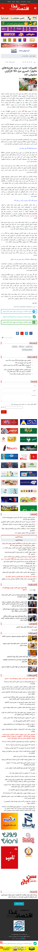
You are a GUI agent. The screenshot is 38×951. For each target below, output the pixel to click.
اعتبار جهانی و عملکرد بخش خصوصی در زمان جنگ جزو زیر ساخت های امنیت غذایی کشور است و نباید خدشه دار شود (14, 604)
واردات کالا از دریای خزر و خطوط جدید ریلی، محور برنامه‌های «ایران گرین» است (18, 797)
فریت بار (34, 630)
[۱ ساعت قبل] (32, 597)
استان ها (33, 892)
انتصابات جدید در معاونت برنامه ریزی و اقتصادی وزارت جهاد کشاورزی (18, 529)
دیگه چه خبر (25, 56)
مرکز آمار (15, 347)
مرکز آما (24, 111)
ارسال (3, 412)
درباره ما (29, 1)
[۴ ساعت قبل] (32, 618)
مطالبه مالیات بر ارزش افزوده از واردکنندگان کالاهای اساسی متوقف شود (15, 610)
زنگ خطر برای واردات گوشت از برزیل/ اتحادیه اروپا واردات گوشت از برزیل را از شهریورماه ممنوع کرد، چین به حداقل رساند (19, 568)
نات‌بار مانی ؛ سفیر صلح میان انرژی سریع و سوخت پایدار (15, 644)
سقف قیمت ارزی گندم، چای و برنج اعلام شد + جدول (14, 589)
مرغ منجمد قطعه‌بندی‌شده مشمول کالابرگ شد (22, 790)
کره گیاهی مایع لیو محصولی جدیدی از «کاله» (14, 636)
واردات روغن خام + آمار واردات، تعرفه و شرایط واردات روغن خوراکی (18, 730)
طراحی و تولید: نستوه (17, 939)
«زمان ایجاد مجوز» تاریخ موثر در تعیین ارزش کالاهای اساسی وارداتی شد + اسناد (20, 703)
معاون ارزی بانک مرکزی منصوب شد (25, 533)
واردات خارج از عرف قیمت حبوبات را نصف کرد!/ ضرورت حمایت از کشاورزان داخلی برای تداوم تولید (19, 786)
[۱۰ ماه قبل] (32, 653)
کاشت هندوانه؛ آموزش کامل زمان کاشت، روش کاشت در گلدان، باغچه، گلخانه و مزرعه (19, 549)
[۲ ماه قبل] (32, 639)
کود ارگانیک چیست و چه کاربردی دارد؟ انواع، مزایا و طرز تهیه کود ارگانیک (19, 562)
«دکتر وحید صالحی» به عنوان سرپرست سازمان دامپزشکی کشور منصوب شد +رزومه (18, 525)
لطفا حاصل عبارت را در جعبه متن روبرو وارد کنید (24, 404)
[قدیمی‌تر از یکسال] (32, 662)
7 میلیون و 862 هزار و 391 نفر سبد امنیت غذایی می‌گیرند (17, 366)
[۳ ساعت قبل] (32, 604)
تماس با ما (23, 1)
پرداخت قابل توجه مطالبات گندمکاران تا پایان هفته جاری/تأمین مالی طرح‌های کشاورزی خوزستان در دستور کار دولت (19, 896)
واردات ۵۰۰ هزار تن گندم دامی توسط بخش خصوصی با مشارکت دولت (19, 802)
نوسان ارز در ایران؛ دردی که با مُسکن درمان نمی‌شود (20, 776)
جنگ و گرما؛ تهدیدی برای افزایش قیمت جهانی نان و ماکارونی (20, 769)
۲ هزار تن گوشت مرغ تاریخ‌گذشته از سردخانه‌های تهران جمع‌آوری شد (19, 725)
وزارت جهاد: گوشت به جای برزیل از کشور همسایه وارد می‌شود (20, 553)
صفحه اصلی (32, 56)
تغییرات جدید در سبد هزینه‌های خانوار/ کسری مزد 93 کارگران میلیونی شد (19, 71)
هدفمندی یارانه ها (32, 213)
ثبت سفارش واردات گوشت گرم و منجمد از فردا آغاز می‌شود (18, 759)
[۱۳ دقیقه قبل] (32, 590)
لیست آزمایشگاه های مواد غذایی (26, 627)
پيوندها (17, 1)
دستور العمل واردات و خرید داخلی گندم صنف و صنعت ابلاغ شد (14, 596)
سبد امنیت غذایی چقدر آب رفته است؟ (20, 374)
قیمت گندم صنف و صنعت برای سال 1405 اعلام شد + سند (18, 559)
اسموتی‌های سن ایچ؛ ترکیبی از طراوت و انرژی (14, 667)
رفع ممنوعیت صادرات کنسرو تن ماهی (24, 756)
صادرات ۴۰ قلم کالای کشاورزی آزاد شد (24, 721)
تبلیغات (8, 1)
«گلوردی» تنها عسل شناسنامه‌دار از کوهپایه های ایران (15, 661)
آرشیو (13, 1)
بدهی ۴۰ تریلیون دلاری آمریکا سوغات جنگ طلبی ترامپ (19, 718)
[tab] (19, 536)
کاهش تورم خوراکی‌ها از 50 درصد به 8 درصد (18, 360)
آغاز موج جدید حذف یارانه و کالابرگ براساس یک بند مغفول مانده (18, 580)
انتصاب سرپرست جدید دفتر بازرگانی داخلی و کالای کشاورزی (18, 522)
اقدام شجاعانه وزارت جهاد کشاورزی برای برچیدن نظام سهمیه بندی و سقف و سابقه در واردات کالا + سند (20, 780)
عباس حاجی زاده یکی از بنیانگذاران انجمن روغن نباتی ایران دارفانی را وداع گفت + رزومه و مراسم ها (18, 544)
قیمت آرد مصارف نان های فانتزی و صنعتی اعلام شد (20, 576)
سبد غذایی (29, 347)
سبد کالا (21, 347)
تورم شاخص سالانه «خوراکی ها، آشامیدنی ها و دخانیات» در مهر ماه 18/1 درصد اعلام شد (17, 370)
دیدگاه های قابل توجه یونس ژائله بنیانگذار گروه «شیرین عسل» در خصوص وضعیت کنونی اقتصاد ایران (14, 618)
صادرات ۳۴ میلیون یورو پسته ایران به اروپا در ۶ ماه (20, 745)
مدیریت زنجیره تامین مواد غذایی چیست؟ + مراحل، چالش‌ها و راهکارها (20, 764)
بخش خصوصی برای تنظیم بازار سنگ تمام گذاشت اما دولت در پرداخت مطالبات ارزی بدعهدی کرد (18, 713)
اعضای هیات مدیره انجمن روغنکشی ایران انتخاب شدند (19, 557)
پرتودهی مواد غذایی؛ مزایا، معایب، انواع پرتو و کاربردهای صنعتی (19, 573)
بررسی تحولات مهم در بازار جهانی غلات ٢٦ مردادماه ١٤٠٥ (19, 793)
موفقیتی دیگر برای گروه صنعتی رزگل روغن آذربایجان (21, 657)
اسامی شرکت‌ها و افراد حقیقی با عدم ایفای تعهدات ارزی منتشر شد (19, 708)
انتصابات (33, 514)
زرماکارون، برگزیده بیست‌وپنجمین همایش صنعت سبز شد (18, 741)
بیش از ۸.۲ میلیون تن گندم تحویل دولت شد (22, 773)
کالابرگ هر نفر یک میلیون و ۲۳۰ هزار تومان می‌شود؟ (20, 748)
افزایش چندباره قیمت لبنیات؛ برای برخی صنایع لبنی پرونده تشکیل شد (18, 752)
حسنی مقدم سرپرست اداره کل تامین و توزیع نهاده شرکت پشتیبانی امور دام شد (18, 518)
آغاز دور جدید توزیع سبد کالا (23, 363)
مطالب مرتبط (32, 357)
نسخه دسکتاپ (19, 904)
